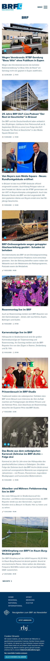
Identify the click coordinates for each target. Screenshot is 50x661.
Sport (29, 597)
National (12, 603)
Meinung (30, 600)
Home (11, 597)
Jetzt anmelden (24, 620)
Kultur (29, 603)
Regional (12, 600)
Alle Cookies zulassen (16, 657)
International (15, 606)
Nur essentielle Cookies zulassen (15, 653)
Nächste (6, 581)
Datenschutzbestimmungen (30, 650)
